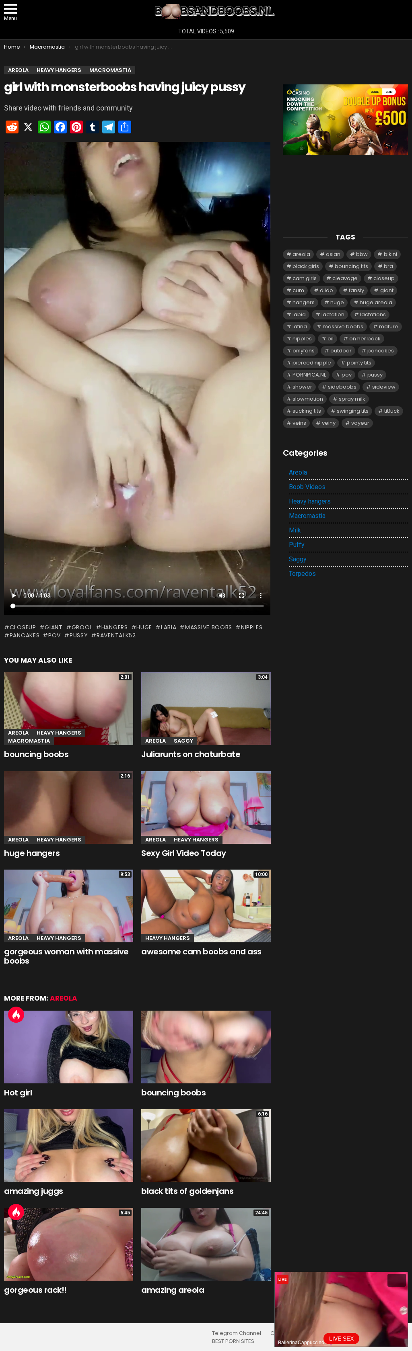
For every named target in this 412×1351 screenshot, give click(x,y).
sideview (384, 387)
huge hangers (32, 853)
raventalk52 (116, 635)
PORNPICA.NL (309, 375)
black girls (306, 266)
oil (331, 338)
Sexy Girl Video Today (183, 853)
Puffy (297, 545)
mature (388, 326)
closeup (23, 627)
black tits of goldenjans (187, 1191)
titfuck (392, 411)
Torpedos (302, 573)
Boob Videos (307, 487)
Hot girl (18, 1092)
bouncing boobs (36, 754)
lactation (332, 314)
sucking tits (307, 411)
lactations (373, 314)
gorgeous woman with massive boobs (66, 956)
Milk (295, 530)
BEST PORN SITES (233, 1341)
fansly (356, 290)
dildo (326, 290)
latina (300, 326)
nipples (252, 627)
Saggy (183, 741)
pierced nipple (312, 362)
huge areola (376, 302)
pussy (79, 635)
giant (54, 627)
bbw (362, 254)
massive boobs (208, 627)
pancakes (24, 635)
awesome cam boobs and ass (201, 951)
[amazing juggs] (68, 1145)
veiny (329, 423)
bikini (390, 254)
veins (299, 423)
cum (298, 290)
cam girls (305, 278)
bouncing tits (351, 266)
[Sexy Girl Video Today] (205, 807)
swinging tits (353, 411)
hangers (114, 627)
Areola (18, 733)
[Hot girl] (68, 1047)
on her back (365, 338)
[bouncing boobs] (205, 1047)
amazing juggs (33, 1191)
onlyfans (304, 350)
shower (302, 387)
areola (301, 254)
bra (388, 266)
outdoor (341, 350)
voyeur (360, 423)
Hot (16, 1015)
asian (333, 254)
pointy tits (359, 362)
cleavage (345, 278)
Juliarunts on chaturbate (190, 754)
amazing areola (172, 1290)
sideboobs (342, 387)
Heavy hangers (59, 733)
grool (82, 627)
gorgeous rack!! (35, 1290)
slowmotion (308, 399)
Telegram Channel (236, 1333)
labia (168, 627)
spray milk (352, 399)
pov (54, 635)
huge (144, 627)
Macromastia (29, 741)
